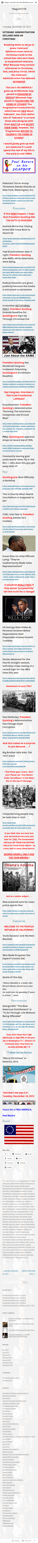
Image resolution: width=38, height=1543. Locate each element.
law (21, 1217)
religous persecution (12, 1242)
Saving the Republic (9, 1485)
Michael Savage (8, 1452)
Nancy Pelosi (13, 1222)
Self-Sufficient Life (8, 1490)
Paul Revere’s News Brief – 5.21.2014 (14, 1295)
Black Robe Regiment (9, 1396)
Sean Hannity (7, 1487)
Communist (22, 1196)
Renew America (7, 1475)
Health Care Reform (21, 1209)
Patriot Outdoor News (9, 1465)
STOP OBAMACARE (8, 1500)
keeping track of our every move (13, 1214)
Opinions (5, 1232)
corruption (24, 1199)
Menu (19, 19)
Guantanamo (10, 1209)
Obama (22, 1224)
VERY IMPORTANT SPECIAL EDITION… (19, 1335)
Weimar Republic (8, 1526)
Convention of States (9, 1408)
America (22, 1183)
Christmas (31, 1194)
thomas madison (14, 1324)
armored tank (9, 1186)
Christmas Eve (7, 1196)
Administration (14, 1183)
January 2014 (7, 1360)
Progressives (7, 1239)
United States (19, 1252)
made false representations (17, 1219)
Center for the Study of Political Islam (14, 1401)
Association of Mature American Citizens (15, 1393)
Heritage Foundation (9, 1429)
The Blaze (6, 1505)
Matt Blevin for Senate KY (11, 1449)
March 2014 (6, 1355)
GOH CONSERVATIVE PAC (10, 1424)
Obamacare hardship (16, 1229)
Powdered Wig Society (10, 1470)
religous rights (24, 1242)
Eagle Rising (6, 1411)
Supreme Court (12, 1247)
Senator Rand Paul (9, 1495)
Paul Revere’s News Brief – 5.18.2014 (14, 1303)
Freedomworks (7, 1419)
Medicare (6, 1222)
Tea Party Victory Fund (10, 1503)
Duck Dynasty (19, 1201)
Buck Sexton (6, 1398)
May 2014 (6, 1350)
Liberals (5, 1219)
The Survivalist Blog (9, 1518)
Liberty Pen (6, 1444)
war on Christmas (19, 1255)
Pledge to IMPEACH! (9, 1467)
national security (23, 1222)
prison (24, 1237)
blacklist (32, 1188)
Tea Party (28, 1247)
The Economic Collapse (10, 1513)
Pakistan (12, 1232)
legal (29, 1217)
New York (12, 1224)
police (26, 1234)
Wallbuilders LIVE (8, 1523)
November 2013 (8, 1365)
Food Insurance (7, 1414)
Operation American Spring (11, 1462)
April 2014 (6, 1352)
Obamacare (23, 1227)
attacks (16, 1186)
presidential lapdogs (15, 1237)
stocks (5, 1247)
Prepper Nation (7, 1472)
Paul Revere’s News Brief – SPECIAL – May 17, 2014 (19, 1305)
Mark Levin (6, 1447)
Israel (31, 1211)
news (17, 1224)
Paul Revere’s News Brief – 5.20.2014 (14, 1298)
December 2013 (7, 1363)
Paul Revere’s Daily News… (26, 1330)
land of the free (14, 1217)
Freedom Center (8, 1416)
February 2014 (7, 1357)
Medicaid (30, 1219)
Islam (15, 1211)
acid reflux (12, 1330)
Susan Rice (21, 1247)
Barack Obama (24, 1186)
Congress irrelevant (14, 1199)
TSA (16, 1250)
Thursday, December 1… (16, 1334)
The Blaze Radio (8, 1508)
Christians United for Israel (11, 1403)
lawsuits (25, 1217)
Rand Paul (27, 1239)
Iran (11, 1211)
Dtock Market (10, 1201)
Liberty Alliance (7, 1442)
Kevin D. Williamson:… (16, 1318)
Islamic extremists (23, 1211)
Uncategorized (23, 1181)
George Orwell (12, 1206)
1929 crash (6, 1183)
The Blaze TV (7, 1510)
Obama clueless (13, 1227)
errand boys (13, 1204)
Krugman (5, 1217)
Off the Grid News (8, 1459)
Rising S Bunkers (8, 1477)
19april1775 (19, 9)
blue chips (6, 1191)
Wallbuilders (7, 1521)
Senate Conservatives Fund (11, 1493)
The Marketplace (8, 1516)
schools (8, 1245)
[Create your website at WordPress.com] (19, 2)
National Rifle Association (11, 1457)
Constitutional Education (10, 1406)
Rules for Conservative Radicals (13, 1480)
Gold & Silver (7, 1426)
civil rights (15, 1196)
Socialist (28, 1245)
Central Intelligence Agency (18, 1191)
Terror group (10, 1250)
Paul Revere (19, 1234)
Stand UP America (8, 1498)
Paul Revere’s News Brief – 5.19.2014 (14, 1300)
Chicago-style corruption (20, 1194)
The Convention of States (11, 1378)
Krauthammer (28, 1214)
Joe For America (7, 1434)
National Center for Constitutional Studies (16, 1454)
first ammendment (23, 1204)
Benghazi (26, 1188)
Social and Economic (18, 1245)
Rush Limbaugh (7, 1482)
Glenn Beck (6, 1421)
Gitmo (28, 1206)
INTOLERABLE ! (7, 1431)
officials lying (27, 1229)
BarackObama (7, 1188)
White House (10, 1257)
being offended (17, 1188)
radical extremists (17, 1239)
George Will (21, 1206)
